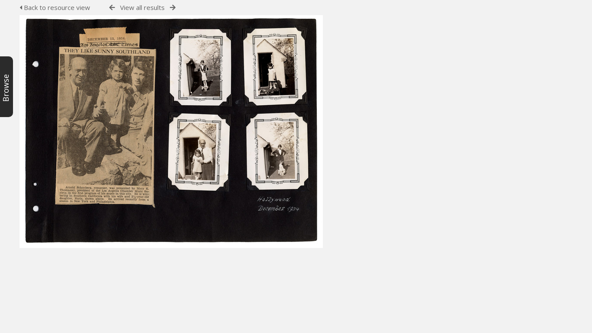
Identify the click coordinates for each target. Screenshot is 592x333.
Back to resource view (56, 7)
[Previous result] (112, 7)
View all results (142, 7)
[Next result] (173, 7)
